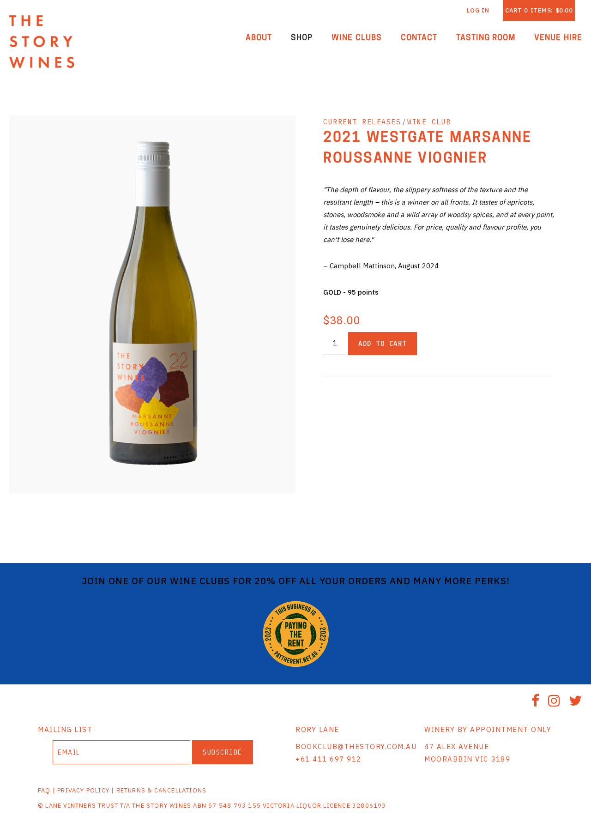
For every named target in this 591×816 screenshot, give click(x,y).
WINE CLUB (429, 121)
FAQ (44, 790)
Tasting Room (486, 38)
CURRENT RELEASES (362, 121)
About (259, 38)
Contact (419, 38)
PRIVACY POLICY (83, 790)
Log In (478, 10)
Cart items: (539, 10)
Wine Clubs (357, 38)
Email (44, 742)
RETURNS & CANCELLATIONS (161, 790)
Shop (302, 38)
